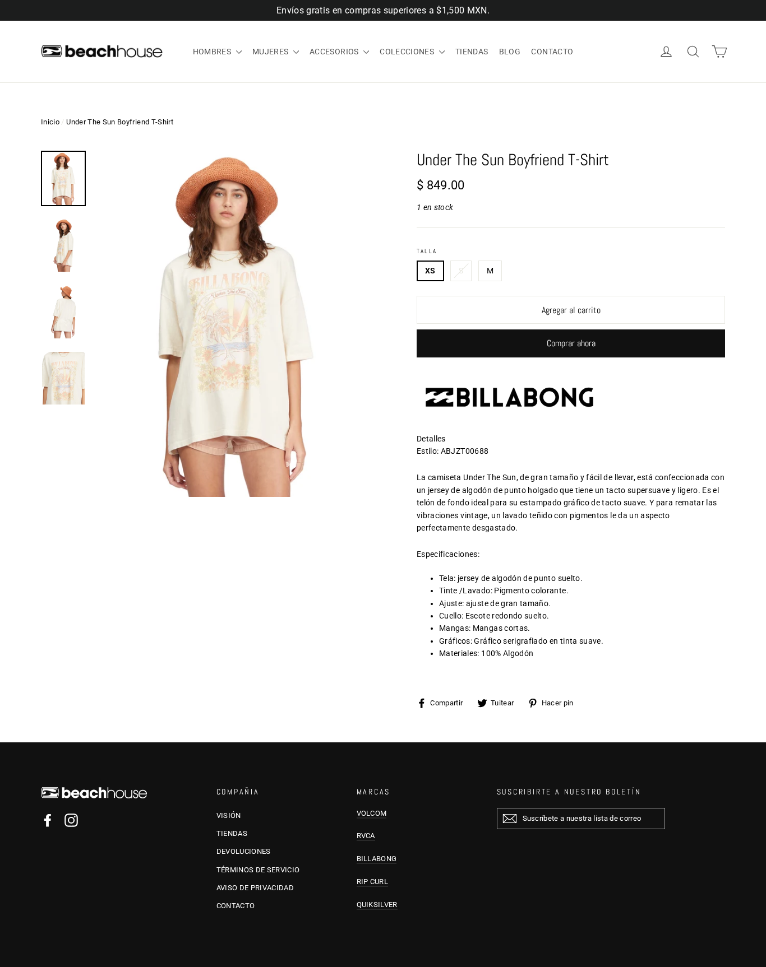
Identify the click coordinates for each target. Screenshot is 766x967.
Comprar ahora (571, 343)
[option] (236, 324)
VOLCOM (372, 813)
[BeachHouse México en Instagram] (71, 820)
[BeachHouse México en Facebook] (47, 820)
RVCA (366, 835)
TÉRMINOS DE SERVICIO (258, 870)
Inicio (50, 122)
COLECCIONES (408, 51)
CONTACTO (552, 51)
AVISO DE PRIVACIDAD (255, 888)
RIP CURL (373, 881)
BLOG (509, 51)
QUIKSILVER (377, 904)
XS (430, 270)
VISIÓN (228, 815)
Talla (427, 251)
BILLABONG (377, 858)
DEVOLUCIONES (243, 851)
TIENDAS (471, 51)
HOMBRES (213, 51)
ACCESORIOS (335, 51)
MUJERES (271, 51)
